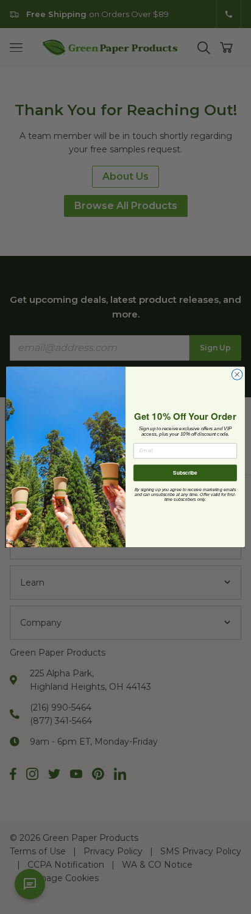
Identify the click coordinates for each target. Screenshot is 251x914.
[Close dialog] (237, 374)
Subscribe (185, 472)
